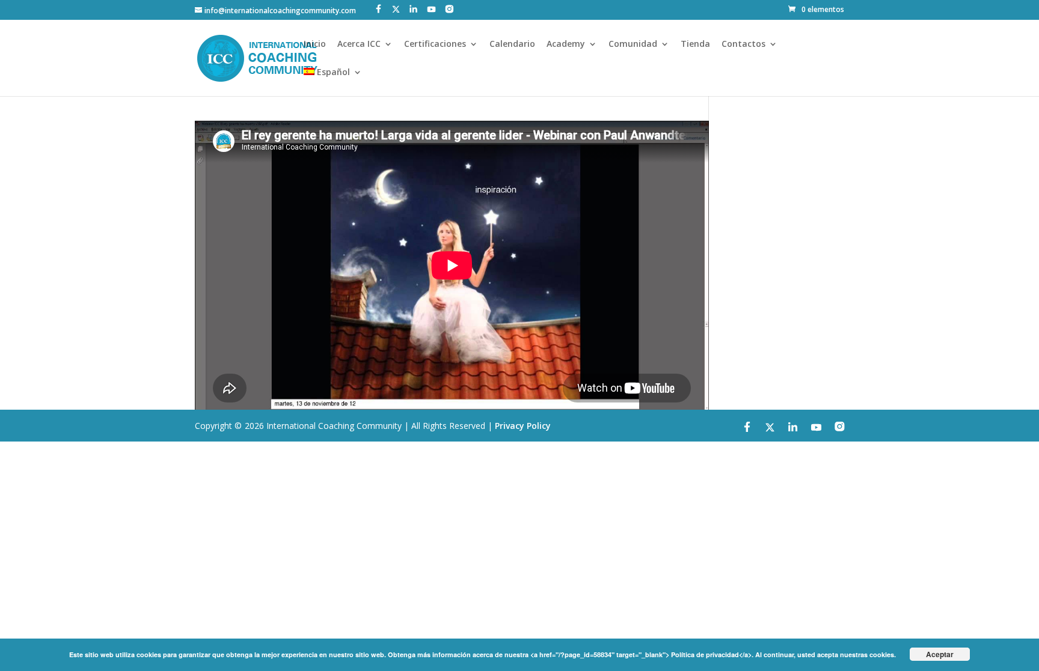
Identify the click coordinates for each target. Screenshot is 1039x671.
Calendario (512, 44)
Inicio (315, 44)
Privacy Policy (523, 425)
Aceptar (940, 654)
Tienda (695, 44)
